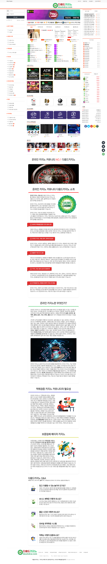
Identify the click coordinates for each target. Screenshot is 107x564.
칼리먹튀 (60, 134)
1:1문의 (80, 552)
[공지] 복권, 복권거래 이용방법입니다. (92, 31)
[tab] (31, 27)
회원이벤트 (11, 70)
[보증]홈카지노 (74, 78)
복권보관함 (11, 103)
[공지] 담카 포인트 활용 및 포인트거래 (92, 24)
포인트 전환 (11, 93)
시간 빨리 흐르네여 (88, 48)
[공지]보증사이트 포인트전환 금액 (91, 21)
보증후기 (11, 66)
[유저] (103, 146)
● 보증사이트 (10, 36)
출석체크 (11, 123)
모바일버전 (86, 552)
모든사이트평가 (12, 44)
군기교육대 (11, 76)
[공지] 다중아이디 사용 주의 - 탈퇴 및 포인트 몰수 (94, 29)
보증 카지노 (11, 40)
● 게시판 (9, 56)
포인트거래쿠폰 (12, 119)
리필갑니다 (60, 39)
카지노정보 (11, 42)
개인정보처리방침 (53, 552)
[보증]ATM (47, 78)
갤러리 (11, 68)
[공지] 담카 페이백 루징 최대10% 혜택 (92, 22)
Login (16, 17)
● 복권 (8, 99)
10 (38, 149)
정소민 (30, 149)
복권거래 (11, 107)
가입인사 (11, 60)
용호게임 (11, 87)
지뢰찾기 (11, 89)
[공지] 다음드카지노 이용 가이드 (91, 26)
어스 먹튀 (46, 134)
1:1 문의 (11, 125)
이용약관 (46, 552)
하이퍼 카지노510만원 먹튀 (33, 134)
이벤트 (10, 32)
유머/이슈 (11, 64)
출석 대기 (34, 39)
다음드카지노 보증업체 (33, 78)
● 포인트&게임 (10, 81)
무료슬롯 (11, 91)
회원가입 (85, 1)
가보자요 (86, 61)
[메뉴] (103, 142)
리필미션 (11, 121)
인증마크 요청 (12, 117)
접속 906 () (97, 1)
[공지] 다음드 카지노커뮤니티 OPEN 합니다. (93, 33)
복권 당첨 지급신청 (13, 109)
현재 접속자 (86, 110)
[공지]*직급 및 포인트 (88, 34)
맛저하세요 (86, 46)
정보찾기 (91, 1)
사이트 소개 (40, 552)
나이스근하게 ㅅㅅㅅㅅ (73, 39)
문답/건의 (11, 72)
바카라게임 (11, 85)
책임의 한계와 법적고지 (72, 552)
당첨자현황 (11, 105)
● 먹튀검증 (9, 48)
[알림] (103, 150)
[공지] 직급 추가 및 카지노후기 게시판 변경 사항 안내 (95, 17)
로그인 (79, 1)
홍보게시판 (12, 74)
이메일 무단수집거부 (62, 552)
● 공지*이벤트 (10, 26)
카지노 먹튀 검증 (12, 52)
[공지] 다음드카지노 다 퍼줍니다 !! (91, 27)
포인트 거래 (12, 95)
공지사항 (11, 30)
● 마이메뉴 (9, 113)
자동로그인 (10, 20)
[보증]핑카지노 (33, 91)
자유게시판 (12, 62)
